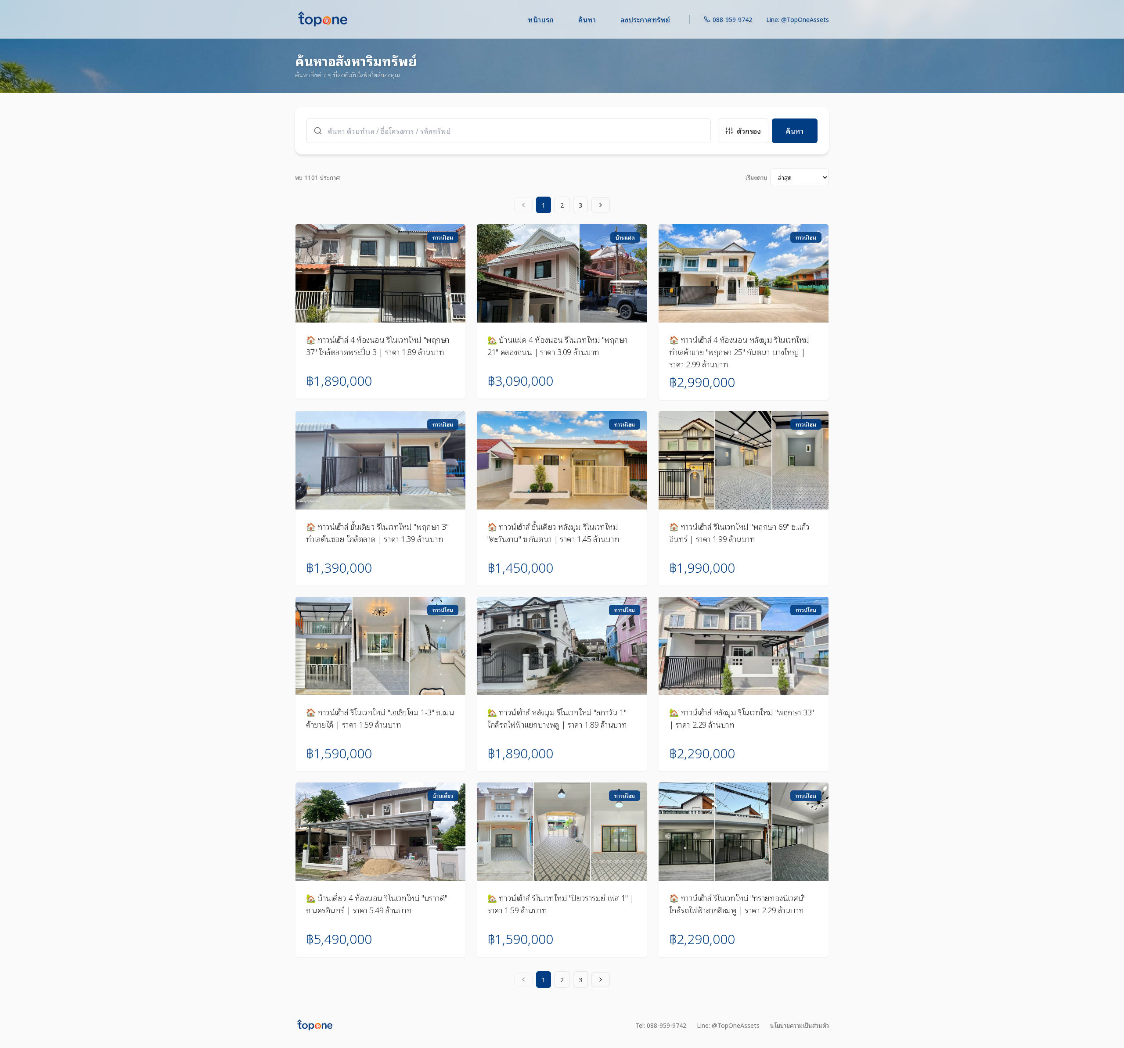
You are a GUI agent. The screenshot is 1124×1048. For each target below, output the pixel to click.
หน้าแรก (541, 19)
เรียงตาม (756, 177)
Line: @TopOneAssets (797, 19)
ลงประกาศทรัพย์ (645, 19)
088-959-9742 (732, 19)
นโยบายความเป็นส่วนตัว (799, 1025)
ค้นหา (587, 19)
